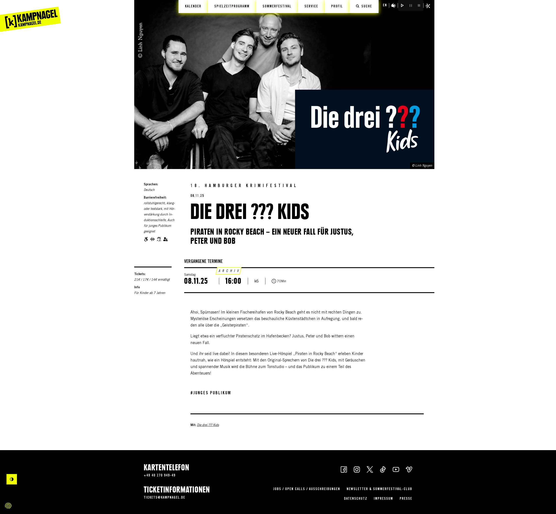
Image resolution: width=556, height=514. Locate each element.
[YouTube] (396, 469)
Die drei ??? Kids (208, 425)
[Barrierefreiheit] (393, 5)
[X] (370, 469)
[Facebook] (344, 469)
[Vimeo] (409, 469)
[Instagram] (357, 469)
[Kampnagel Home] (30, 16)
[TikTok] (383, 469)
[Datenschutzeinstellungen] (8, 506)
